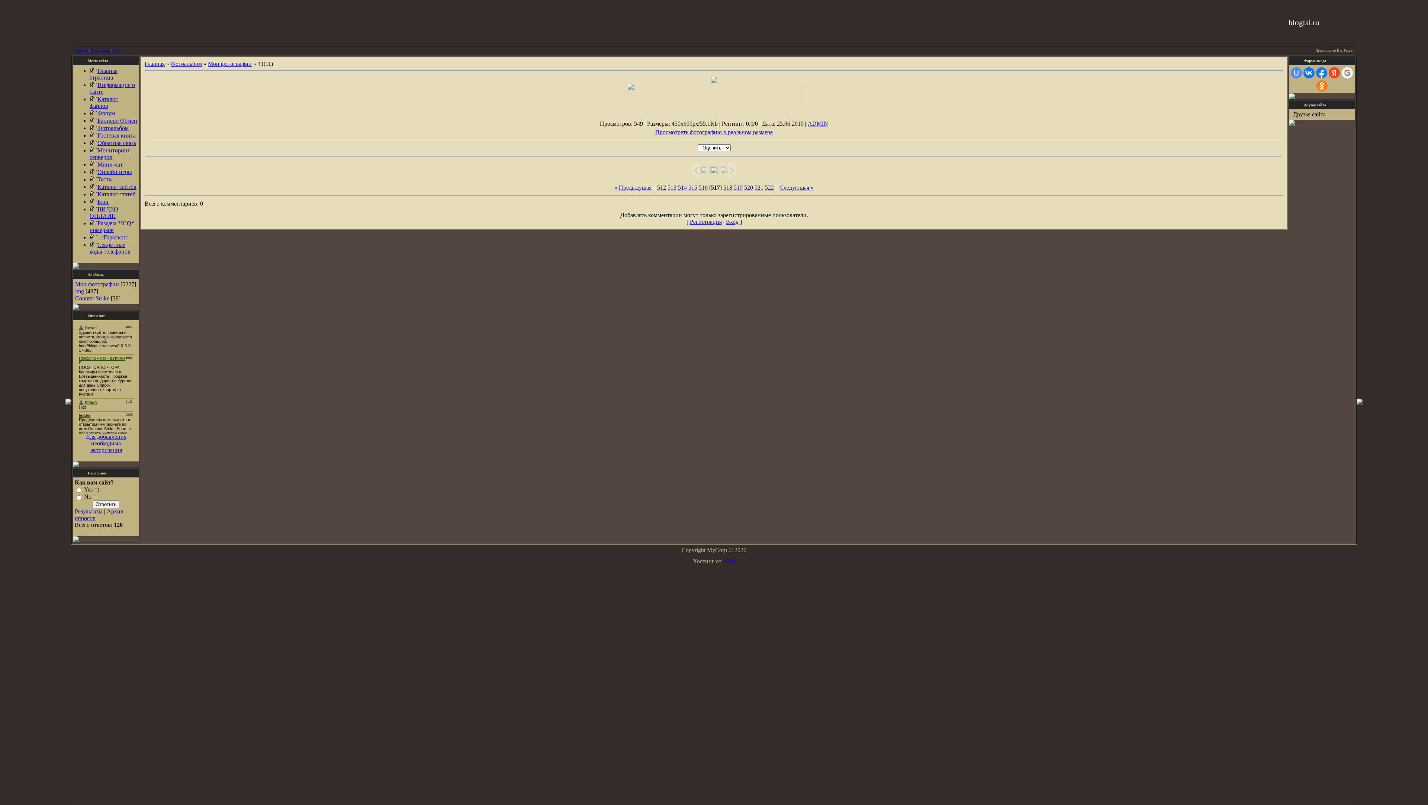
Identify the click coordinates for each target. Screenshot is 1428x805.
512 (661, 187)
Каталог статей (116, 194)
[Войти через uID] (1296, 72)
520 (748, 187)
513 (672, 187)
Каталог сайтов (116, 187)
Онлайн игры (114, 172)
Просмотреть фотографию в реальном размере (714, 132)
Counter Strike (92, 298)
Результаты (89, 511)
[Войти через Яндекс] (1334, 72)
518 (727, 187)
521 (759, 187)
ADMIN (818, 123)
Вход (117, 50)
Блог (103, 202)
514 (682, 187)
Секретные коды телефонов (110, 248)
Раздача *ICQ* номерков (112, 226)
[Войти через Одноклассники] (1322, 85)
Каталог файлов (104, 102)
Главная (81, 50)
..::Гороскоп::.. (115, 237)
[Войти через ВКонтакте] (1309, 72)
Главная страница (104, 74)
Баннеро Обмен (117, 120)
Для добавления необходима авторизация (106, 443)
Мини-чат (110, 164)
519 (738, 187)
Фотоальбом (113, 128)
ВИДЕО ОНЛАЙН (104, 212)
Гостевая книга (116, 135)
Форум (106, 113)
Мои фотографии (97, 284)
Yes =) (91, 489)
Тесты (105, 179)
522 (769, 187)
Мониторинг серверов (110, 153)
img (79, 291)
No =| (90, 497)
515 (692, 187)
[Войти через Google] (1347, 73)
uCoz (729, 561)
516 (703, 187)
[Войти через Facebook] (1321, 72)
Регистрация (100, 50)
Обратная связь (116, 143)
